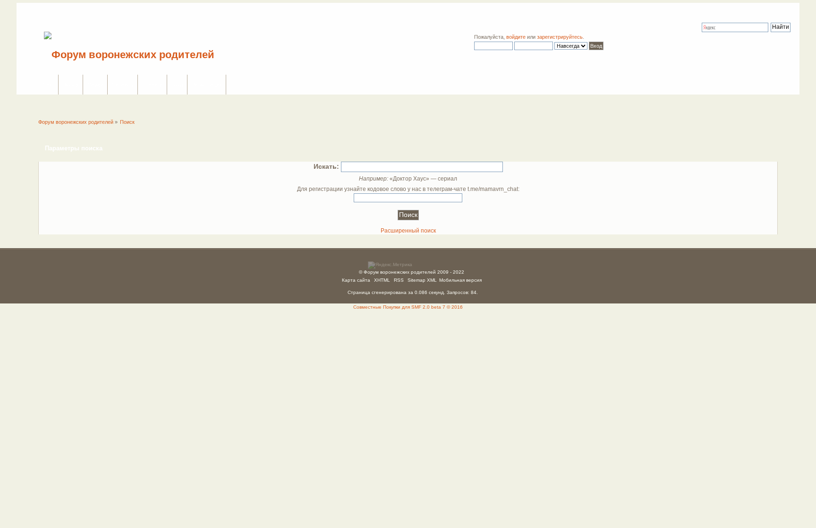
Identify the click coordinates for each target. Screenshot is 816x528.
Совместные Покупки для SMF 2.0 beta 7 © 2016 (408, 307)
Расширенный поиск (408, 230)
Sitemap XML (422, 280)
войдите (516, 37)
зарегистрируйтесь (560, 37)
